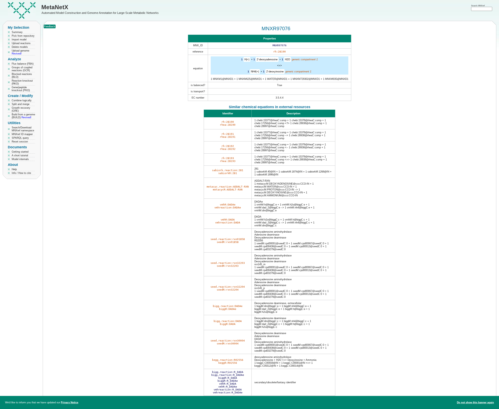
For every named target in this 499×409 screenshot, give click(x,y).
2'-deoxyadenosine (267, 59)
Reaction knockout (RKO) (22, 82)
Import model (19, 39)
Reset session (20, 141)
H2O (287, 59)
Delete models (20, 46)
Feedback (49, 26)
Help (14, 169)
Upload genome (20, 52)
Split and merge (20, 104)
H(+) (246, 59)
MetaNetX (54, 7)
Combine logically (22, 100)
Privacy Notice (69, 402)
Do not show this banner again (475, 402)
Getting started (20, 151)
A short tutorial (20, 155)
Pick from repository (23, 35)
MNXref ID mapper (22, 134)
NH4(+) (255, 71)
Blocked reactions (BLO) (22, 75)
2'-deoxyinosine (275, 71)
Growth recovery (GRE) (21, 109)
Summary (17, 32)
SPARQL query (20, 137)
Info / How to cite (21, 173)
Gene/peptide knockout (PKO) (21, 89)
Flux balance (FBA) (23, 63)
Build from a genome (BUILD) (23, 116)
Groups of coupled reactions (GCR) (22, 69)
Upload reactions (21, 43)
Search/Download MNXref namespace (23, 129)
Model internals (20, 159)
